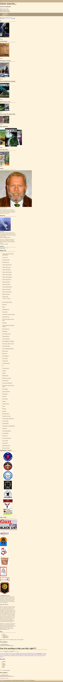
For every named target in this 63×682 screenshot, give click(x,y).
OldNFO (11, 651)
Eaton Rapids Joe (5, 328)
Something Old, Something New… (7, 645)
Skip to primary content (4, 10)
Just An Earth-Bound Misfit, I (8, 348)
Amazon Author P (3, 207)
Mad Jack (4, 370)
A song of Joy (5, 257)
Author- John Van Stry (6, 279)
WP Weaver (32, 680)
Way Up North (5, 440)
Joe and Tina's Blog (6, 346)
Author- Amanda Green (7, 264)
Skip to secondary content (5, 11)
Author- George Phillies (7, 274)
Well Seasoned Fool (6, 445)
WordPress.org (5, 637)
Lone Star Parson (5, 368)
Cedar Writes (4, 311)
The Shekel (4, 428)
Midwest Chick (5, 375)
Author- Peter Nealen (6, 289)
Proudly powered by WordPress (18, 680)
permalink (8, 670)
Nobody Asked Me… (8, 4)
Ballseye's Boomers (6, 294)
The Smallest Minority (6, 430)
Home (1, 639)
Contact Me (4, 13)
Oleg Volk (4, 396)
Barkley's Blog (5, 296)
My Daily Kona (5, 380)
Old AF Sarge (5, 393)
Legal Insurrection (5, 363)
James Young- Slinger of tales (8, 343)
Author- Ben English (6, 269)
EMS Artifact (4, 331)
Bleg (4, 639)
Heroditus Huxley (5, 336)
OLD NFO (2, 231)
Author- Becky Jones (6, 267)
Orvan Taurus (5, 398)
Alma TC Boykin (5, 262)
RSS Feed (4, 15)
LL (3, 365)
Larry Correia (5, 358)
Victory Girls (4, 435)
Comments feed (5, 636)
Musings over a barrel (6, 378)
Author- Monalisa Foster (7, 286)
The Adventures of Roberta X (8, 418)
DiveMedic (4, 322)
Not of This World (5, 391)
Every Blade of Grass (6, 333)
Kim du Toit (4, 353)
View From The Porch (6, 438)
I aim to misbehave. (6, 338)
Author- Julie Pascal (6, 281)
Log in (3, 634)
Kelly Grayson (5, 351)
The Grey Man (5, 14)
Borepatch (4, 304)
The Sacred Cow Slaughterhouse (8, 425)
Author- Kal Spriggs (6, 284)
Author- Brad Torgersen (7, 272)
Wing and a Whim (5, 447)
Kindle (1, 58)
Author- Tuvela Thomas (7, 291)
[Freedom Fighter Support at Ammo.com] (10, 508)
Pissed (3, 406)
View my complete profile (5, 237)
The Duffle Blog (5, 423)
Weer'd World (5, 443)
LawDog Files (5, 360)
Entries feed (4, 635)
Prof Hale (4, 411)
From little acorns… (4, 644)
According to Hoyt (6, 259)
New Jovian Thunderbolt (7, 382)
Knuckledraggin (5, 355)
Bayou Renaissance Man (7, 302)
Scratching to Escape (6, 416)
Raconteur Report (5, 413)
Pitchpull (4, 408)
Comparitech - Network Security (8, 314)
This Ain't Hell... (5, 433)
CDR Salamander (5, 309)
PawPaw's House (5, 403)
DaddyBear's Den (5, 316)
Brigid (3, 306)
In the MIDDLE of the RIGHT (8, 341)
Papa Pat (4, 401)
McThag (4, 373)
